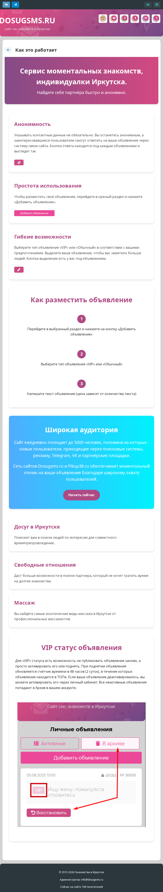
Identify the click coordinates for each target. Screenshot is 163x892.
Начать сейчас (81, 495)
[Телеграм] (15, 5)
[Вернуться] (8, 50)
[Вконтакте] (6, 5)
